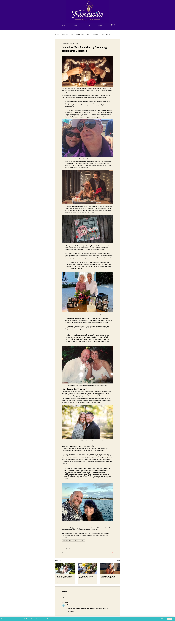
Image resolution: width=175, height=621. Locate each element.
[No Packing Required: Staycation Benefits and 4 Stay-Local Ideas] (65, 568)
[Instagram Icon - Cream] (112, 25)
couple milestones (67, 540)
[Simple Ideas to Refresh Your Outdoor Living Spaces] (87, 568)
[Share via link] (69, 548)
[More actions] (112, 44)
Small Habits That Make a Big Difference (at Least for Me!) (108, 577)
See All (118, 560)
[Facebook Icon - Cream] (110, 25)
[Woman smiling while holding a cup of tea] (110, 568)
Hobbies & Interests (80, 34)
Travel (102, 34)
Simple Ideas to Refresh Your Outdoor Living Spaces (86, 577)
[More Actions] (112, 605)
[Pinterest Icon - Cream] (114, 25)
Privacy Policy (50, 618)
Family (71, 34)
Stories (87, 34)
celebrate (82, 540)
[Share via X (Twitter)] (66, 548)
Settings (163, 618)
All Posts (57, 34)
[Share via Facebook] (63, 548)
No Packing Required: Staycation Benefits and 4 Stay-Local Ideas (65, 577)
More (107, 34)
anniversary (75, 540)
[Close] (173, 619)
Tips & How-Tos (95, 34)
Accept (169, 618)
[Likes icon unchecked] (66, 611)
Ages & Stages (65, 34)
